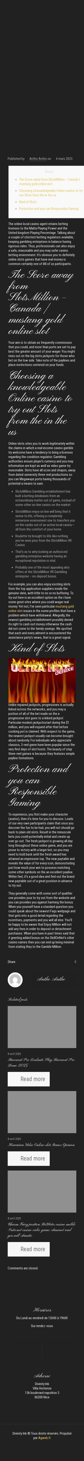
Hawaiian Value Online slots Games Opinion (41, 1145)
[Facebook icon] (39, 1445)
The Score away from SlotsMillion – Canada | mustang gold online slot (49, 181)
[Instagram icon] (44, 1445)
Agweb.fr (44, 1438)
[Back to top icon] (74, 1451)
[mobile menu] (78, 7)
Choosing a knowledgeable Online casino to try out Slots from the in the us (51, 193)
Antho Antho (38, 159)
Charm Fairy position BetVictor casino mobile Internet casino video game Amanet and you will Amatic (41, 1230)
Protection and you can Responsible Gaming (49, 209)
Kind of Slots (28, 202)
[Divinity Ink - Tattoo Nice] (42, 7)
